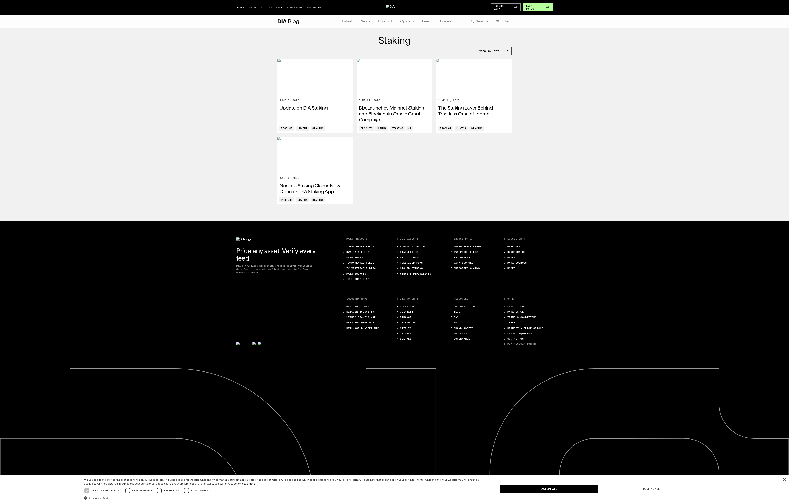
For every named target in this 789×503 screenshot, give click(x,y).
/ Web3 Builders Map (358, 322)
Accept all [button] (549, 489)
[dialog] (394, 489)
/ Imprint (511, 322)
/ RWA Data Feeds (356, 251)
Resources (314, 7)
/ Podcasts (458, 333)
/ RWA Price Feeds (464, 251)
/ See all (404, 338)
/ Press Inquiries (518, 333)
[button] (285, 497)
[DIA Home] (393, 7)
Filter (506, 21)
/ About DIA (459, 322)
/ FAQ (454, 317)
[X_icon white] (238, 343)
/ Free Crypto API (357, 279)
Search (482, 21)
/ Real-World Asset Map (361, 328)
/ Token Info (406, 306)
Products (256, 7)
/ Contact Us (514, 338)
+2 (409, 128)
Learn (427, 21)
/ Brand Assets (461, 328)
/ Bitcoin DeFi (408, 257)
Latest (347, 21)
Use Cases (275, 7)
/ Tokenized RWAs (410, 262)
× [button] (784, 479)
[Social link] (243, 343)
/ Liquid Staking (410, 268)
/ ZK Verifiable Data (359, 268)
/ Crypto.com (406, 322)
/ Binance (404, 317)
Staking (318, 128)
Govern (446, 21)
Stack (240, 7)
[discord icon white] (259, 343)
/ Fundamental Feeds (358, 262)
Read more (248, 483)
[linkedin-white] (254, 343)
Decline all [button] (651, 489)
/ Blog (455, 311)
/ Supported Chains (465, 268)
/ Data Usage (514, 311)
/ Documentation (462, 306)
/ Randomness (353, 257)
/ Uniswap (404, 333)
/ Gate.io (404, 328)
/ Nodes (510, 268)
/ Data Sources (354, 273)
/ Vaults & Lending (411, 246)
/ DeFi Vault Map (356, 306)
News (365, 21)
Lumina (302, 128)
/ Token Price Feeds (358, 246)
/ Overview (512, 246)
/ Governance (460, 338)
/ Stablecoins (407, 251)
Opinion (407, 21)
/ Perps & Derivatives (414, 273)
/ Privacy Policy (517, 306)
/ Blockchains (514, 251)
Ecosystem (294, 7)
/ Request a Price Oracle (523, 328)
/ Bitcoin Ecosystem (358, 311)
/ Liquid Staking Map (359, 317)
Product (385, 21)
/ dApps (510, 257)
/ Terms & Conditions (520, 317)
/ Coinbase (405, 311)
